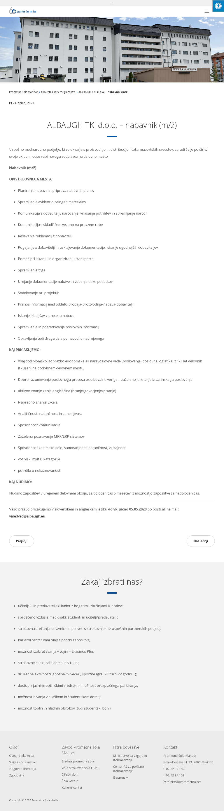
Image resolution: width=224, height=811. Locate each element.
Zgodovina (16, 775)
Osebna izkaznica (21, 755)
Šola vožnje (70, 781)
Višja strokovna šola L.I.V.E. (81, 768)
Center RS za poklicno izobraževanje (128, 768)
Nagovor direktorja (22, 769)
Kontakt (170, 747)
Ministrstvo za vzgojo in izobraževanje (130, 757)
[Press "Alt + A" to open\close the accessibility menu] (218, 6)
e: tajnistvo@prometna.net (182, 782)
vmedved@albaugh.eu (27, 516)
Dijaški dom (70, 774)
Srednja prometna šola (78, 761)
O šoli (14, 747)
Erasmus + (120, 777)
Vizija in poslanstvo (22, 762)
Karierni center (72, 787)
